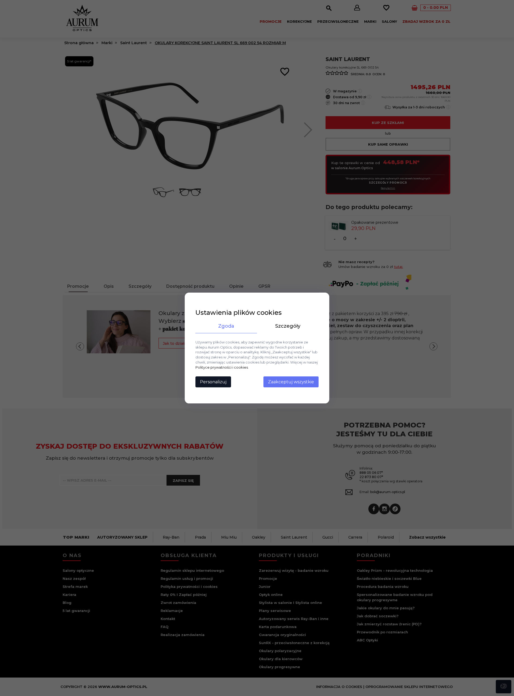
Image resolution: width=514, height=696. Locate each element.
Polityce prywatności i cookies (221, 367)
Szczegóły (287, 326)
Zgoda (226, 326)
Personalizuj (213, 381)
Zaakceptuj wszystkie (291, 381)
